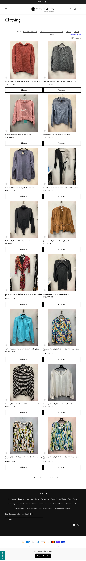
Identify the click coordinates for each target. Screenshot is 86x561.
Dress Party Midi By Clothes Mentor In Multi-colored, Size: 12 (23, 295)
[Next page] (57, 477)
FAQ (74, 504)
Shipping (12, 504)
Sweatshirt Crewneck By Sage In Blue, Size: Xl (19, 188)
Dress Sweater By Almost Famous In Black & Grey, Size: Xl (61, 188)
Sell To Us (62, 499)
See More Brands (75, 34)
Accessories (45, 499)
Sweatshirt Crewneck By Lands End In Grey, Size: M (59, 81)
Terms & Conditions (44, 504)
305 (51, 477)
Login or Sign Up (43, 556)
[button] (6, 9)
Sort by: (18, 31)
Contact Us (20, 504)
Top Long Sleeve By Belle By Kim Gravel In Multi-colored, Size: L (61, 350)
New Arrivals (11, 499)
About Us (54, 499)
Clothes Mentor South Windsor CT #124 (40, 546)
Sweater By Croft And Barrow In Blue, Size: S (57, 134)
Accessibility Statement (62, 508)
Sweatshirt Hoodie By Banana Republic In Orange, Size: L (23, 81)
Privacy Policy (31, 504)
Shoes (37, 499)
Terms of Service (58, 504)
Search (68, 504)
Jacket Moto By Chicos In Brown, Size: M (56, 241)
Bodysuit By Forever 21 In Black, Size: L (17, 241)
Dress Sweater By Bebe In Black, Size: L (55, 294)
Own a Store (20, 508)
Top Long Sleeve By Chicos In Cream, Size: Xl (57, 404)
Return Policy (72, 499)
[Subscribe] (40, 519)
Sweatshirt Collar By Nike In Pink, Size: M (18, 134)
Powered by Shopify (55, 546)
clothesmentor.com (45, 508)
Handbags (29, 499)
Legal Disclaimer (31, 508)
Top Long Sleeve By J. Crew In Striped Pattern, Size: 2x (22, 404)
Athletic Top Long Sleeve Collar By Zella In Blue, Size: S (22, 349)
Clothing (21, 499)
